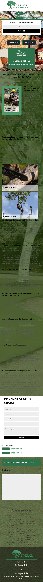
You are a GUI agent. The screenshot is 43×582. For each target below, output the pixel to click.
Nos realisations (13, 42)
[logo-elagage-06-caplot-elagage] (21, 554)
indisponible (31, 13)
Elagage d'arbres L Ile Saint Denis (21, 531)
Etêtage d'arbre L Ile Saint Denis (20, 522)
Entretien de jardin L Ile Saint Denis (10, 535)
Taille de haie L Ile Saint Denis (11, 526)
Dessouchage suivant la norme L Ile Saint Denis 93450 (31, 540)
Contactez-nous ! (29, 42)
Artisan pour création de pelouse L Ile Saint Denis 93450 (31, 526)
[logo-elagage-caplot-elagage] (16, 5)
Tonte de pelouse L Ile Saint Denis (10, 518)
